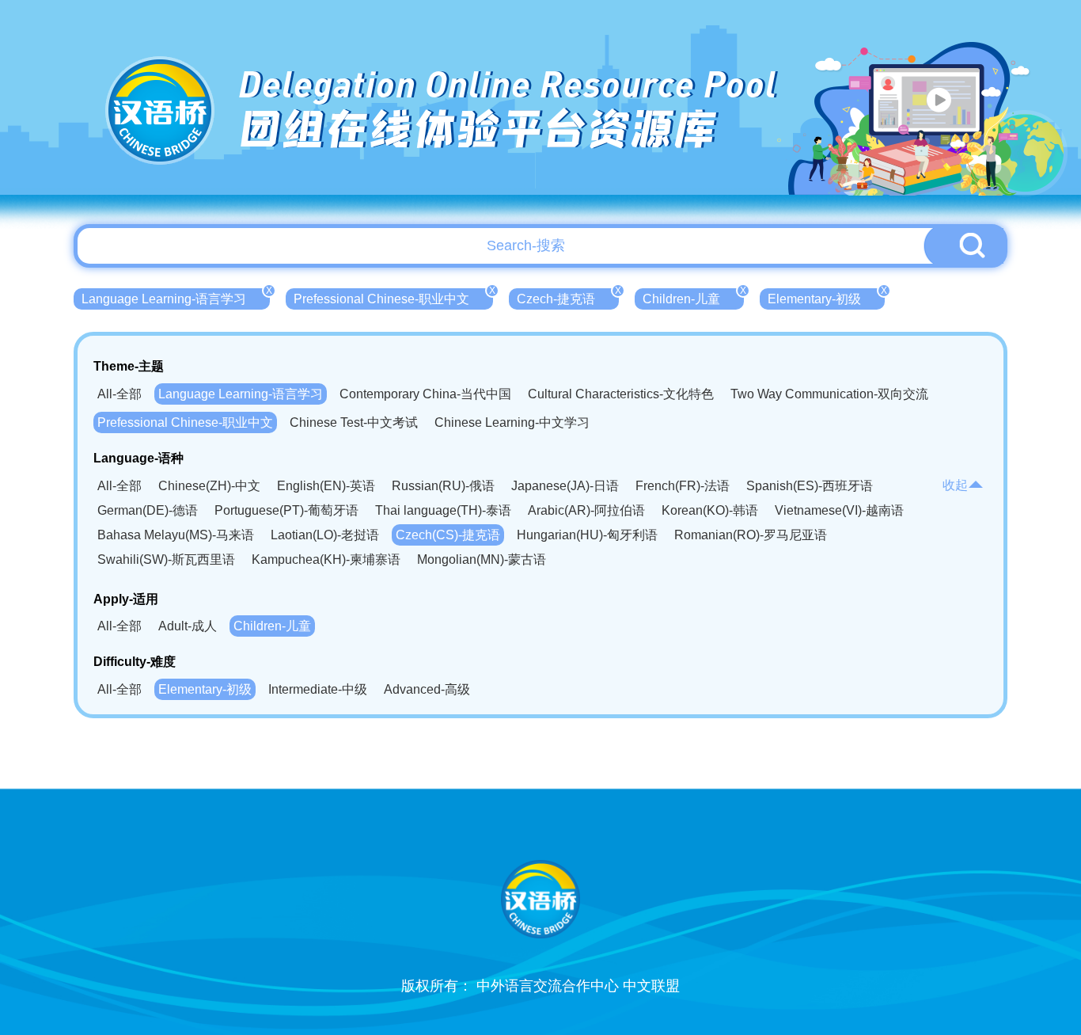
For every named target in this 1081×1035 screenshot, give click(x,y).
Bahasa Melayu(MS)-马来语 (175, 535)
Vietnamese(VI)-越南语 (839, 510)
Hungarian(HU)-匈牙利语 (587, 535)
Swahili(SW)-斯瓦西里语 (166, 559)
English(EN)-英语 (326, 486)
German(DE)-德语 (147, 510)
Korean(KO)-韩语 (710, 510)
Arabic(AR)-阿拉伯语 (586, 510)
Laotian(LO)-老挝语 (325, 535)
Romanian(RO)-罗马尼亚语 (750, 535)
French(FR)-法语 (682, 486)
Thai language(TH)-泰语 (443, 510)
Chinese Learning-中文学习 (512, 422)
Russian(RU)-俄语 (443, 486)
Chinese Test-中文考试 (354, 422)
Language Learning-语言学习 (176, 297)
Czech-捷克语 (568, 297)
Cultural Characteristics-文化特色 (621, 394)
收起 (955, 485)
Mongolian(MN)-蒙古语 (481, 559)
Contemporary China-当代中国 (425, 394)
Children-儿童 (693, 297)
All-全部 (119, 394)
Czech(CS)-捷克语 (448, 535)
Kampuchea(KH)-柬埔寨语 (326, 559)
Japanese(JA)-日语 (565, 486)
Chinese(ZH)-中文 (209, 486)
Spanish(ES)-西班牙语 (809, 486)
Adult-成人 (187, 626)
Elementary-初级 (826, 297)
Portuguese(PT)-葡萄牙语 (286, 510)
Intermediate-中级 (317, 689)
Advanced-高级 (427, 689)
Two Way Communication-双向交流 (829, 394)
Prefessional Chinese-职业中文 (393, 297)
